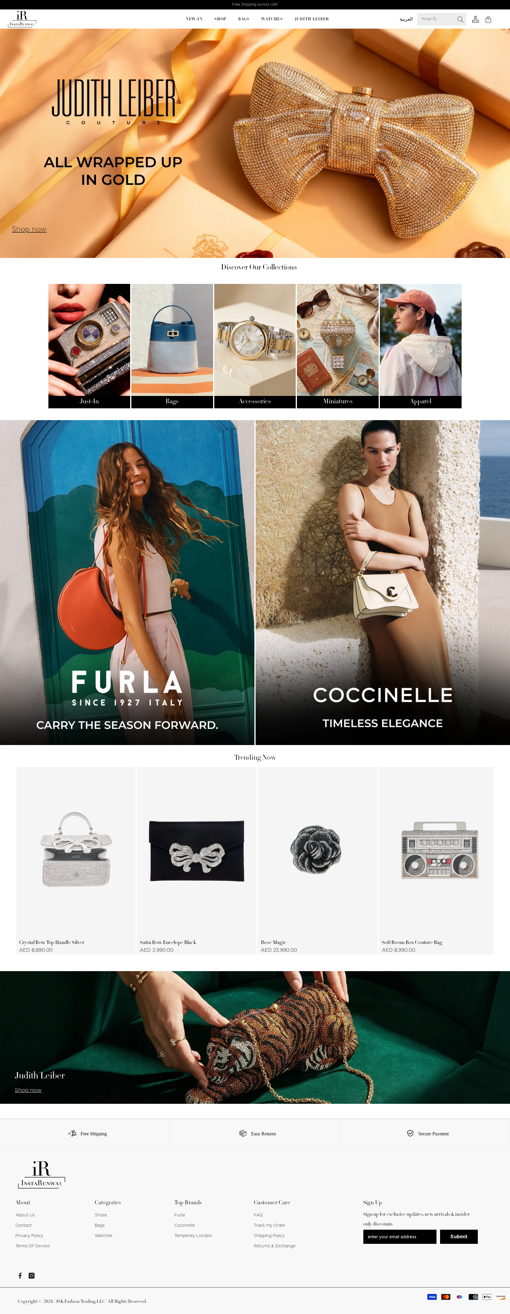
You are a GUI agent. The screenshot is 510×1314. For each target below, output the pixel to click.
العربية (406, 19)
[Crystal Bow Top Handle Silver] (76, 851)
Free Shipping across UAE (255, 4)
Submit (459, 1236)
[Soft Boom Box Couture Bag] (438, 851)
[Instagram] (31, 1275)
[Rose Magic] (317, 851)
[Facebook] (20, 1275)
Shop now (29, 229)
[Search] (446, 19)
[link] (85, 1134)
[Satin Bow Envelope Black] (196, 851)
